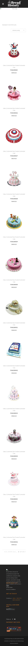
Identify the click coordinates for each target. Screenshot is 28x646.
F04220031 (14, 327)
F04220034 (14, 456)
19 (20, 551)
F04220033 (14, 413)
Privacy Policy (9, 587)
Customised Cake (10, 65)
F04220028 (14, 198)
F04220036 (14, 542)
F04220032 (14, 370)
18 (18, 551)
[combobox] (18, 30)
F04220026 (14, 113)
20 (23, 551)
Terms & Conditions (11, 589)
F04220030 (14, 284)
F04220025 (14, 70)
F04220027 (14, 156)
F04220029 (14, 241)
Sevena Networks (14, 643)
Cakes (4, 65)
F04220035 (14, 499)
